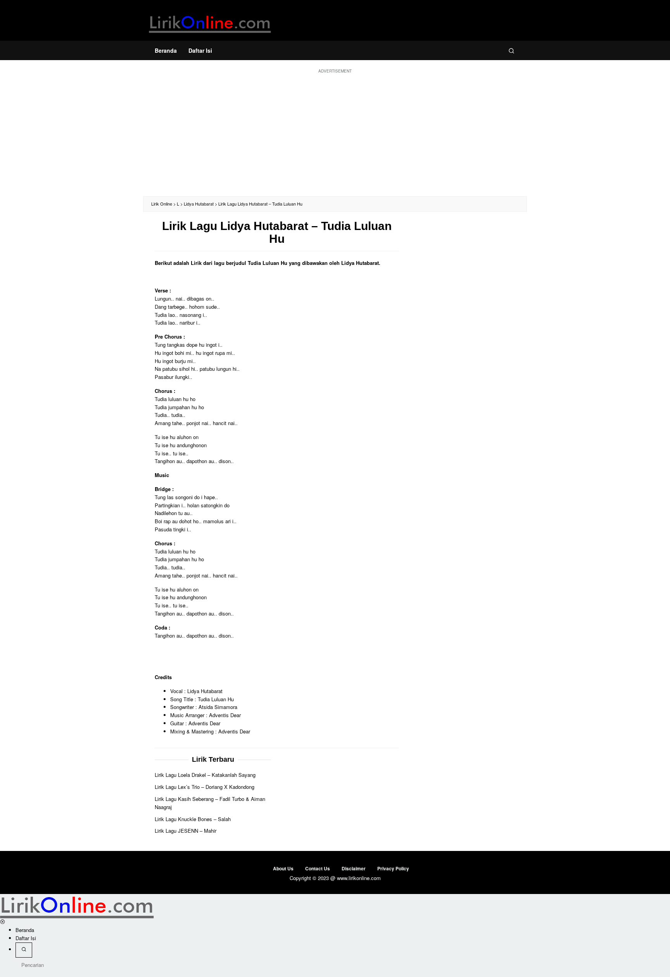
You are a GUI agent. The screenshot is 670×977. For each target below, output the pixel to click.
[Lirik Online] (210, 22)
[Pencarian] (511, 50)
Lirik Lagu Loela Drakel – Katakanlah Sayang (205, 775)
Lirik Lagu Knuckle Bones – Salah (193, 819)
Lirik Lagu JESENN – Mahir (185, 831)
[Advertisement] (335, 134)
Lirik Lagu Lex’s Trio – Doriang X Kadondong (204, 787)
